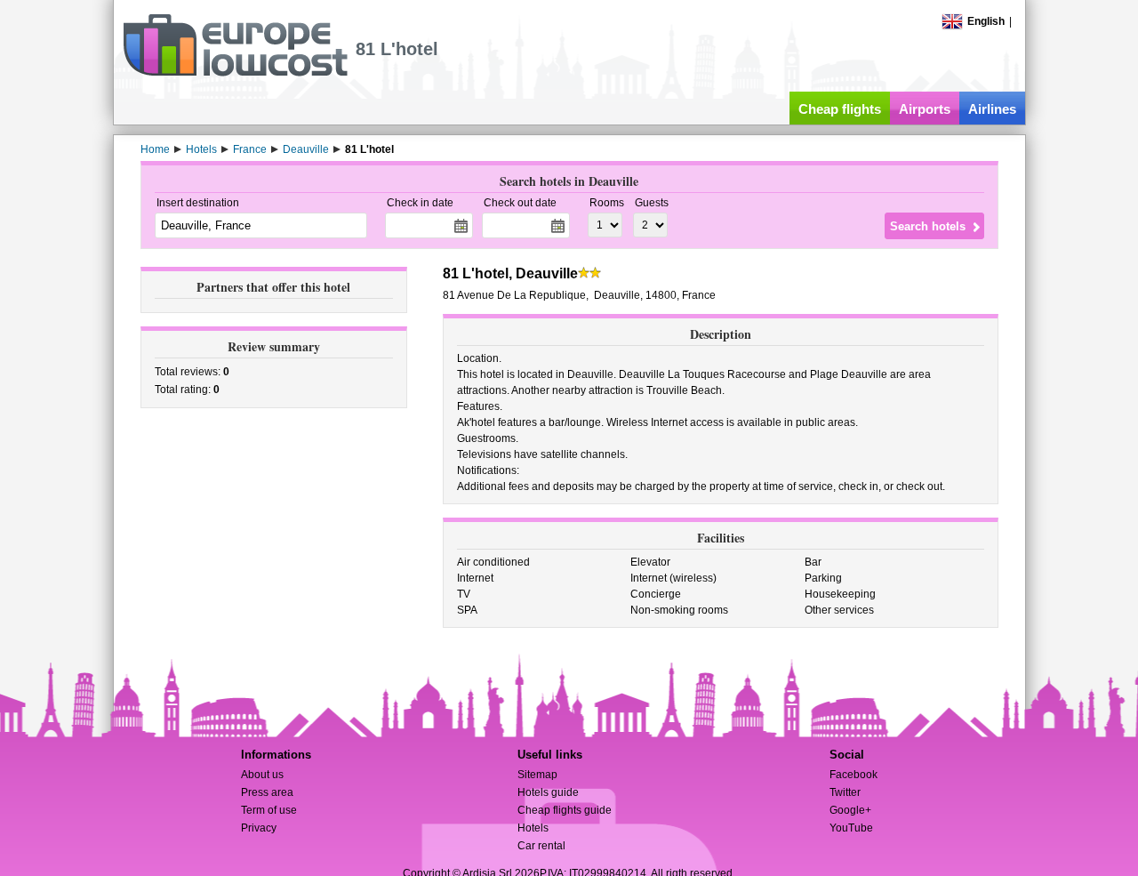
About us (262, 774)
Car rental (541, 846)
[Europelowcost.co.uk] (235, 73)
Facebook (853, 774)
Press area (267, 792)
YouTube (851, 828)
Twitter (845, 792)
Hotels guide (548, 792)
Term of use (269, 810)
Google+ (850, 810)
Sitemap (537, 774)
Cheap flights (839, 109)
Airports (924, 109)
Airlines (992, 109)
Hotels (533, 828)
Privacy (258, 828)
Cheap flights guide (564, 810)
